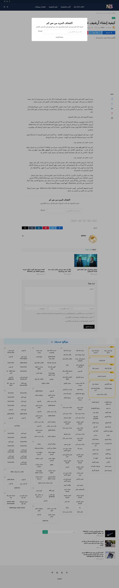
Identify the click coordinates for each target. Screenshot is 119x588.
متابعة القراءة (59, 37)
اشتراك (40, 31)
